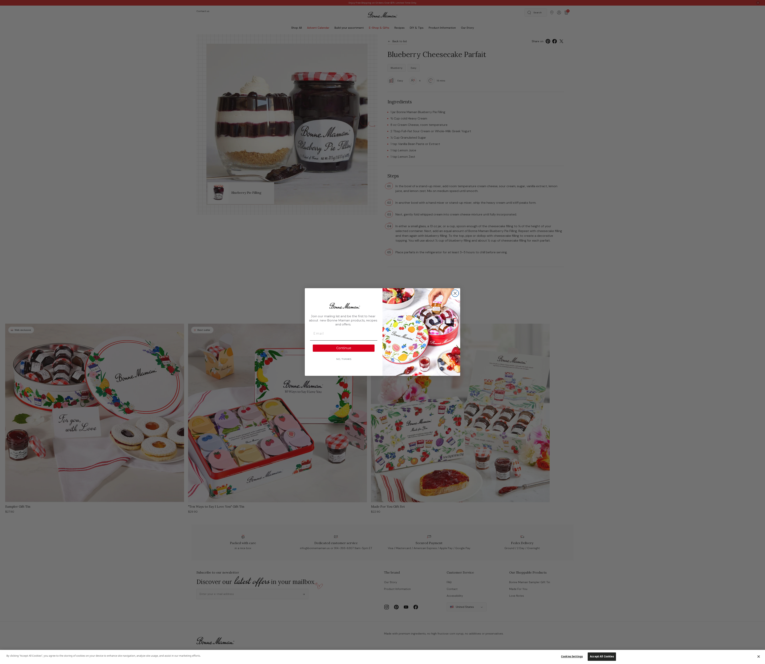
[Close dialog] (455, 293)
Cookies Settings (572, 656)
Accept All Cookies (602, 656)
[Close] (758, 656)
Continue (343, 348)
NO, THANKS (343, 358)
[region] (382, 657)
